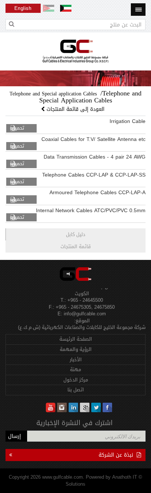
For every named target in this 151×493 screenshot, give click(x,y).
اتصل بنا (75, 389)
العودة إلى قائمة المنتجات (75, 109)
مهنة (75, 369)
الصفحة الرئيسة (75, 339)
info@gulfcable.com (85, 312)
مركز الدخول (75, 379)
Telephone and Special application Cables (53, 94)
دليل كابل (75, 234)
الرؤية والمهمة (76, 349)
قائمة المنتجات (75, 246)
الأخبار (76, 359)
